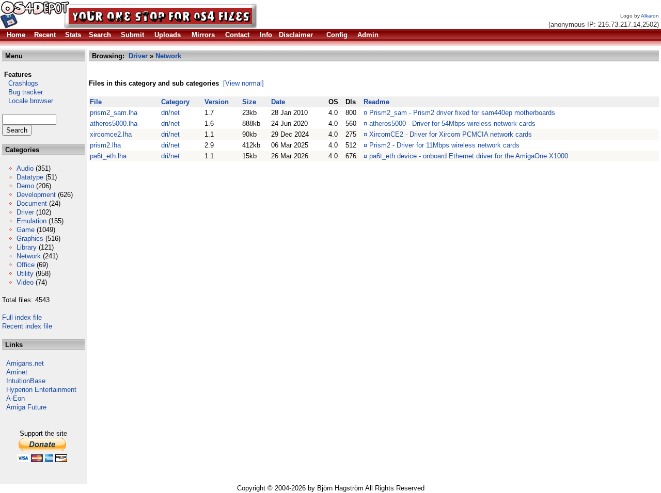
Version (216, 102)
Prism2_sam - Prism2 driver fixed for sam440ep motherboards (462, 113)
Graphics (30, 238)
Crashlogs (20, 83)
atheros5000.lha (113, 123)
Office (26, 265)
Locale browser (27, 101)
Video (25, 282)
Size (249, 102)
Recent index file (27, 326)
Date (278, 102)
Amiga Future (26, 407)
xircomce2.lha (111, 134)
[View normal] (243, 83)
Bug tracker (22, 92)
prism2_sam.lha (113, 113)
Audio (25, 168)
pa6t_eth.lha (108, 156)
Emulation (31, 221)
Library (27, 247)
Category (175, 102)
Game (26, 230)
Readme (376, 102)
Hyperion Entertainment (41, 389)
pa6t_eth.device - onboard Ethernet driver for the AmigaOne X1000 (468, 156)
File (96, 102)
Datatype (30, 177)
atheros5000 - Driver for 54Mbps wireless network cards (452, 123)
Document (32, 203)
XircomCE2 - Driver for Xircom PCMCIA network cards (450, 134)
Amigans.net (25, 363)
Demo (25, 186)
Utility (25, 273)
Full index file (22, 317)
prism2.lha (105, 145)
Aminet (16, 372)
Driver (25, 212)
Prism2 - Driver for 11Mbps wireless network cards (444, 145)
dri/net (170, 113)
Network (29, 256)
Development (36, 195)
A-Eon (15, 398)
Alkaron (650, 16)
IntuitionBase (25, 381)
